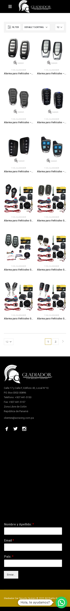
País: (8, 556)
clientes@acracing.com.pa (19, 417)
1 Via (13, 70)
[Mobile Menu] (11, 6)
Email (9, 540)
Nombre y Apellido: (19, 524)
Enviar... (11, 574)
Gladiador (21, 70)
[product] (18, 51)
